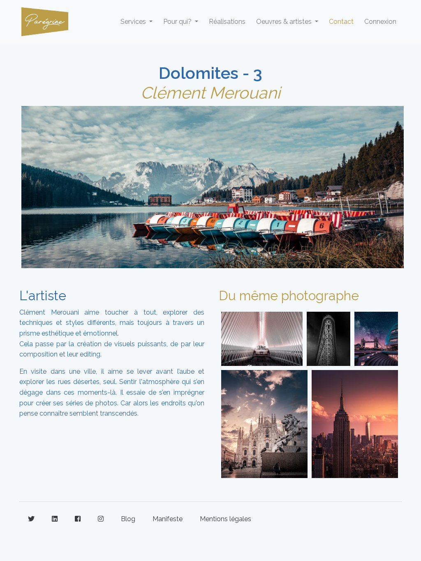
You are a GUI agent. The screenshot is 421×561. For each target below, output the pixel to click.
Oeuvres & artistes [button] (284, 21)
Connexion (380, 21)
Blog (128, 519)
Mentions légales (225, 519)
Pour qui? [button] (178, 21)
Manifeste (168, 519)
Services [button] (134, 21)
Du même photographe (289, 295)
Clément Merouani (210, 92)
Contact (341, 21)
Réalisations (227, 21)
